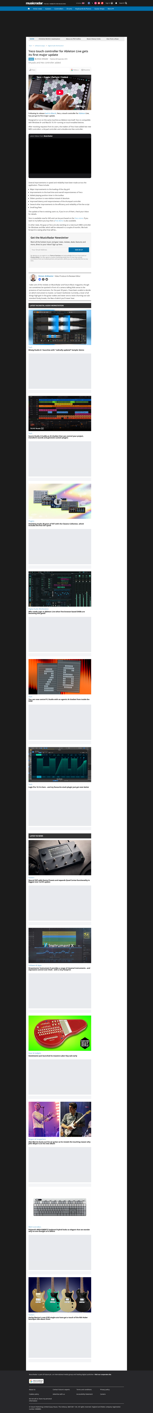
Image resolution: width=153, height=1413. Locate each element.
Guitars (48, 9)
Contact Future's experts (61, 1390)
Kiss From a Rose (113, 39)
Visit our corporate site (103, 1374)
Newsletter (87, 70)
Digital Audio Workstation (56, 46)
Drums (69, 9)
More (110, 9)
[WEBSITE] (43, 279)
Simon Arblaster (42, 59)
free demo (59, 221)
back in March (50, 113)
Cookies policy (34, 1394)
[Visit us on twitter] (92, 3)
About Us (32, 1390)
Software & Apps (40, 46)
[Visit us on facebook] (89, 3)
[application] (60, 156)
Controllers (58, 9)
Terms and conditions (84, 1390)
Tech (30, 46)
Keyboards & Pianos (83, 9)
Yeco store (79, 218)
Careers (103, 1394)
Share (33, 70)
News (31, 59)
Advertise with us (59, 1394)
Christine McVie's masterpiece (49, 39)
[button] (123, 3)
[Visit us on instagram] (95, 3)
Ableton (82, 113)
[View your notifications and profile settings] (116, 3)
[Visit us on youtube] (99, 3)
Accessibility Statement (84, 1394)
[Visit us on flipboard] (102, 3)
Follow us (76, 70)
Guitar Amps (99, 9)
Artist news (37, 9)
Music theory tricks (94, 39)
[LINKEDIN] (40, 279)
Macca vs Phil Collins (73, 39)
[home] (29, 8)
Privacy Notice (35, 257)
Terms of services (55, 255)
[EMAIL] (47, 279)
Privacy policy (105, 1390)
